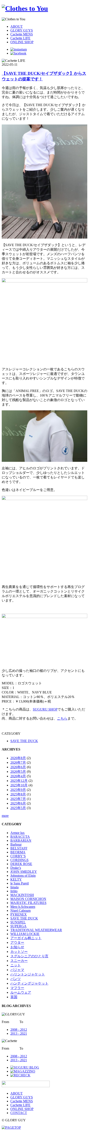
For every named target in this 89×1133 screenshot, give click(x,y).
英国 (13, 997)
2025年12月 (19, 780)
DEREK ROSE (21, 864)
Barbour (16, 844)
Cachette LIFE (20, 38)
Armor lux (17, 833)
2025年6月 (18, 803)
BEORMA (17, 852)
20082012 (18, 1029)
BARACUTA (20, 836)
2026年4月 (18, 776)
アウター (17, 942)
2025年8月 (18, 794)
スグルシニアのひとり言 (29, 956)
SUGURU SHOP (45, 709)
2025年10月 (19, 785)
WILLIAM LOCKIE (25, 934)
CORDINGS (19, 860)
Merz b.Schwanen (22, 906)
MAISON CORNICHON (28, 899)
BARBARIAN (20, 840)
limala (14, 887)
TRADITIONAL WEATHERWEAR (36, 930)
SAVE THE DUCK (24, 741)
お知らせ (17, 947)
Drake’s (15, 868)
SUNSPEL (18, 922)
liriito (13, 891)
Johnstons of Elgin (23, 875)
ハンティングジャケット (29, 983)
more (5, 815)
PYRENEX (18, 914)
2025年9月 (18, 790)
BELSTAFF (18, 848)
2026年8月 (18, 758)
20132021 (18, 1033)
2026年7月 (18, 762)
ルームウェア (20, 992)
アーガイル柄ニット (25, 938)
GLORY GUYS (21, 30)
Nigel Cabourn (20, 910)
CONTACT (18, 1113)
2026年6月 (18, 767)
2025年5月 (18, 808)
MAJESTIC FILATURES (28, 903)
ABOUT (16, 26)
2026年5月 (18, 771)
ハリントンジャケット (27, 974)
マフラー (17, 988)
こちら (62, 718)
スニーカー (19, 960)
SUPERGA (18, 926)
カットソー (19, 951)
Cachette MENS (21, 34)
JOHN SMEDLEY (23, 871)
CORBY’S (18, 856)
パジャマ (17, 970)
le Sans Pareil (19, 883)
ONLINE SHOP (21, 42)
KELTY (16, 879)
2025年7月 (18, 799)
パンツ (15, 979)
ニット (15, 965)
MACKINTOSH (22, 895)
